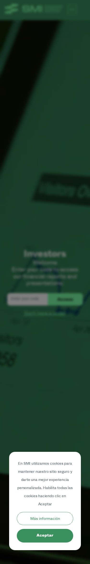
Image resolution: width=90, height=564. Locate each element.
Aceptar (45, 535)
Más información (45, 518)
